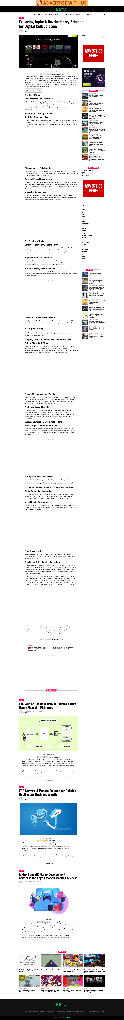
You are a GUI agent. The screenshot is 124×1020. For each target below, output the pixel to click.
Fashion (84, 225)
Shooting (72, 14)
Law (83, 239)
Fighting (56, 14)
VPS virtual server (28, 854)
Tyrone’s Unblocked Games (89, 174)
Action (34, 14)
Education (84, 221)
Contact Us (88, 14)
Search (83, 35)
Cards (50, 14)
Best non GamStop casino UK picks (96, 1011)
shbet (21, 1011)
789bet (30, 1011)
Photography (85, 242)
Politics (84, 244)
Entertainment (85, 223)
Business (84, 218)
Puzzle (61, 14)
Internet (84, 237)
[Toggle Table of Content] (39, 90)
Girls (83, 232)
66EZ (83, 172)
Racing (66, 14)
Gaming (84, 230)
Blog (83, 14)
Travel (83, 258)
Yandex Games (85, 175)
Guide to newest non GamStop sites (59, 1011)
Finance (84, 228)
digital (35, 565)
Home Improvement (87, 235)
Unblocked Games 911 (87, 170)
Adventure (40, 14)
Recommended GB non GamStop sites (41, 1011)
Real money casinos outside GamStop (77, 1011)
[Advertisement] (51, 147)
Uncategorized (85, 260)
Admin (26, 31)
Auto (83, 214)
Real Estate (85, 249)
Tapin (55, 84)
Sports (78, 14)
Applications (85, 212)
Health (83, 233)
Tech (83, 256)
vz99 (26, 1011)
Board (46, 14)
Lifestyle (84, 240)
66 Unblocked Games (66, 1017)
